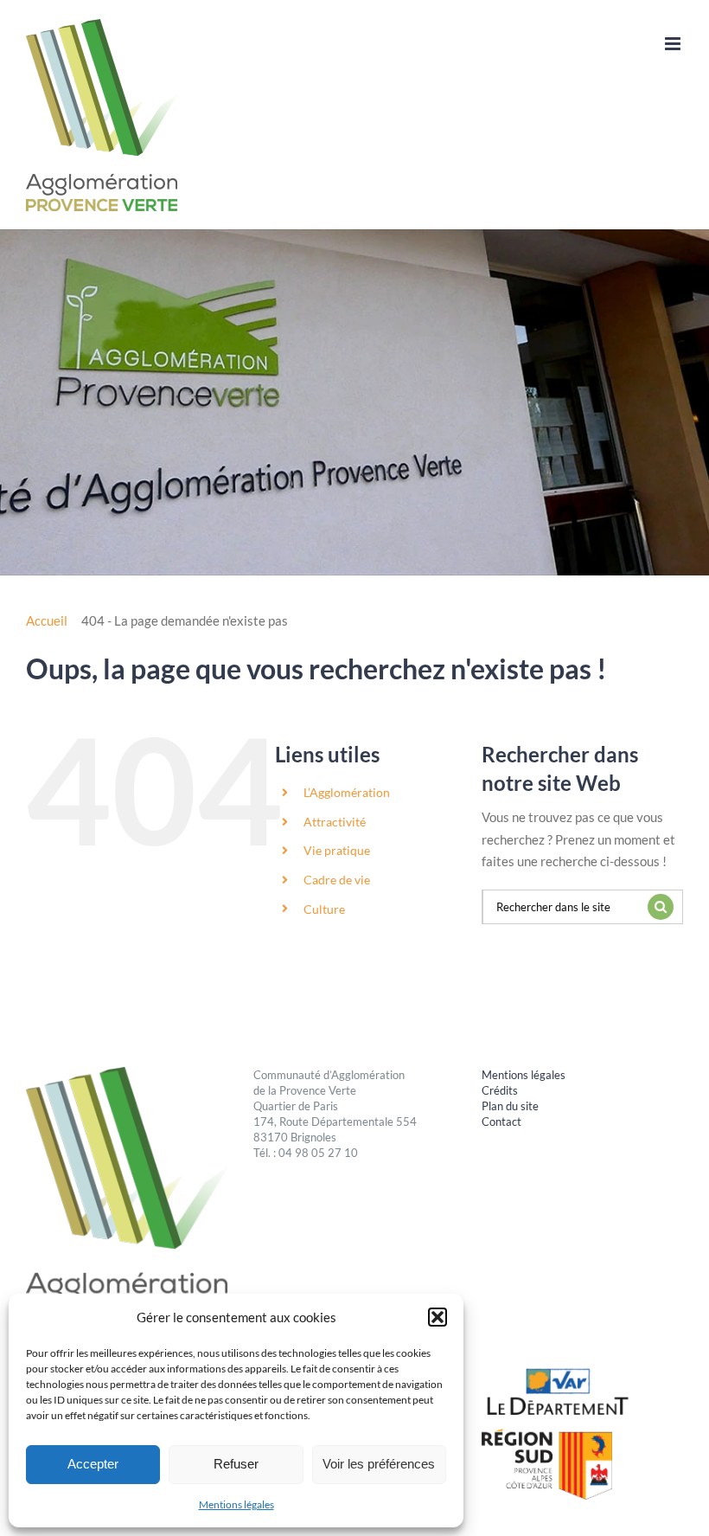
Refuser (236, 1463)
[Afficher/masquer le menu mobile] (674, 44)
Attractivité (334, 821)
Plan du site (510, 1106)
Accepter (92, 1463)
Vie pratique (336, 850)
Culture (324, 909)
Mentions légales (236, 1504)
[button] (437, 1317)
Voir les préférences (379, 1463)
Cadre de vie (336, 879)
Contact (501, 1121)
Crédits (500, 1090)
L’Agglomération (346, 792)
